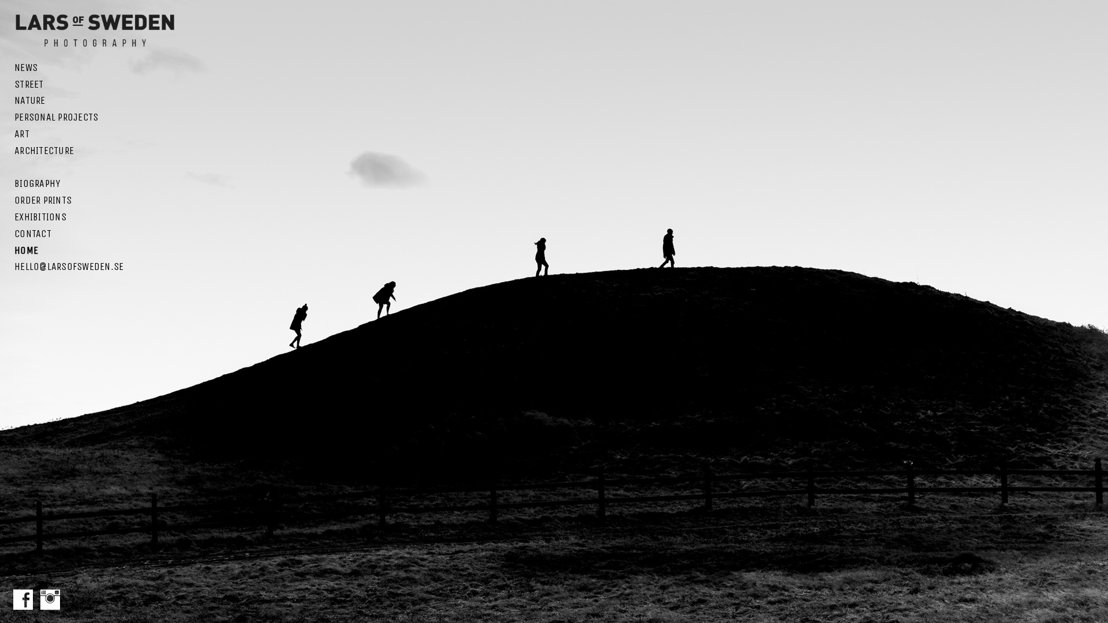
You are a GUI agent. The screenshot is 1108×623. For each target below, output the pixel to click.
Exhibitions (40, 217)
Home (26, 250)
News (26, 67)
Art (21, 133)
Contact (32, 233)
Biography (37, 183)
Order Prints (43, 200)
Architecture (44, 150)
